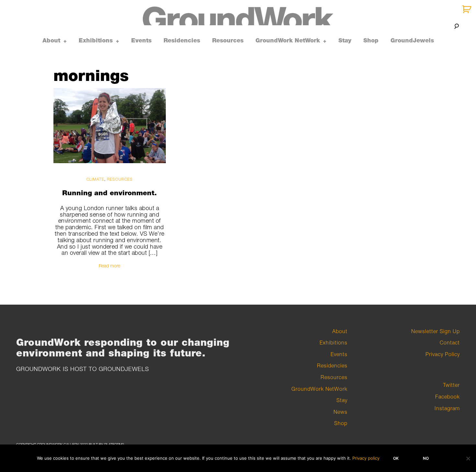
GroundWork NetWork (287, 40)
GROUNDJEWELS (124, 368)
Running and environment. (109, 193)
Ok (396, 458)
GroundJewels (412, 40)
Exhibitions (96, 40)
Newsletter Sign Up (435, 331)
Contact (450, 342)
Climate (95, 178)
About (51, 40)
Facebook (447, 396)
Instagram (447, 408)
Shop (371, 40)
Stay (344, 40)
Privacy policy (366, 458)
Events (141, 40)
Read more (109, 265)
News (340, 412)
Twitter (451, 385)
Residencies (182, 40)
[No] (468, 458)
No (426, 458)
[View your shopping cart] (467, 9)
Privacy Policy (442, 354)
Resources (228, 40)
